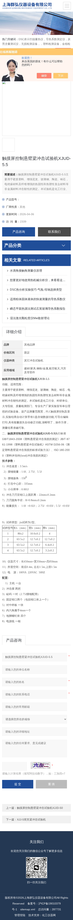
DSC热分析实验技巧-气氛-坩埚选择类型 (36, 289)
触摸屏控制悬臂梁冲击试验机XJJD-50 (40, 807)
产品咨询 (18, 231)
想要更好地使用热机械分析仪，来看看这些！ (38, 280)
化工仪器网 (49, 915)
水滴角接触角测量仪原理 (26, 270)
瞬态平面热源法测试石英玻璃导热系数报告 (37, 308)
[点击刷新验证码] (40, 765)
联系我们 (54, 231)
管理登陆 (19, 915)
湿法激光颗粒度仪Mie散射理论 (30, 318)
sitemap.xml (27, 909)
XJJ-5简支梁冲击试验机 (31, 819)
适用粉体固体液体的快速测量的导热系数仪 (37, 299)
